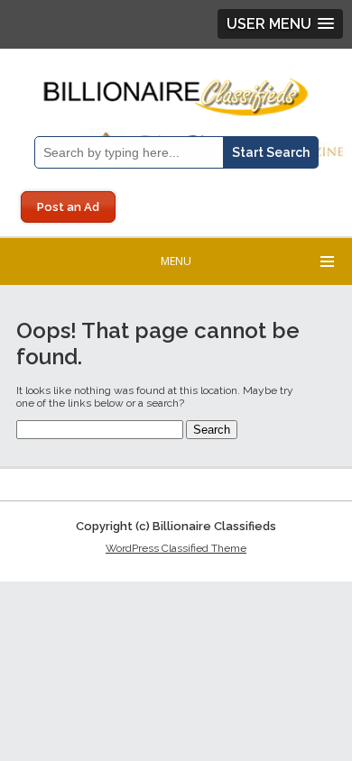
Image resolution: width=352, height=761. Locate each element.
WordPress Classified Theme (176, 548)
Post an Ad (68, 207)
